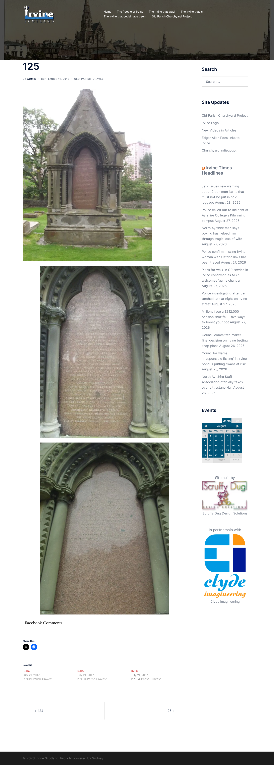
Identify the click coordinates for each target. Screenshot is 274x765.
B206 (134, 671)
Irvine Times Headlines (217, 170)
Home (107, 11)
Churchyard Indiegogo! (219, 150)
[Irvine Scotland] (39, 14)
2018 (236, 460)
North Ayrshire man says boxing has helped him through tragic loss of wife (222, 233)
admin (31, 78)
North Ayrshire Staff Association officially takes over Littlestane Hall (222, 382)
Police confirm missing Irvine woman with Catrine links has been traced (224, 257)
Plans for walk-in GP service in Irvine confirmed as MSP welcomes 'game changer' (225, 275)
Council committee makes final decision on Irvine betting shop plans (225, 340)
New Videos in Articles (219, 130)
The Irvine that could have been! (125, 16)
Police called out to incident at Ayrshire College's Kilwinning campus (225, 215)
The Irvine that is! (192, 11)
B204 (26, 671)
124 (40, 711)
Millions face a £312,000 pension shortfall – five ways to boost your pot (223, 316)
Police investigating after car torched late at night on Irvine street (224, 298)
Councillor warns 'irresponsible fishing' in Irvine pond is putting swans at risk (224, 358)
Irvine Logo (210, 123)
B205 (80, 671)
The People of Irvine (130, 11)
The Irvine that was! (162, 11)
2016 (207, 460)
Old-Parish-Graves (89, 78)
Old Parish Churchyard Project (172, 16)
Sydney (97, 758)
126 (169, 711)
